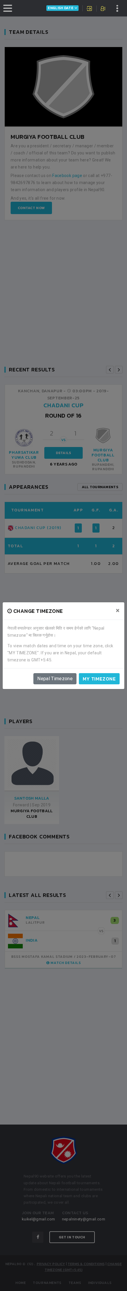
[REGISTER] (103, 9)
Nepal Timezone (55, 678)
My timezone (99, 678)
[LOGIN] (89, 9)
